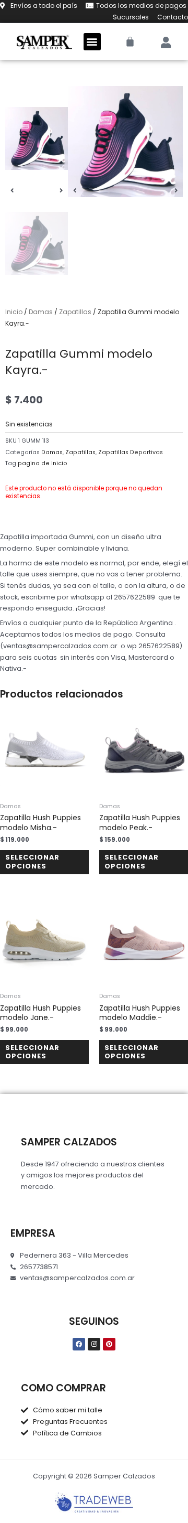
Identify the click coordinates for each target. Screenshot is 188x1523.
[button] (92, 41)
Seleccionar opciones (32, 862)
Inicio (13, 311)
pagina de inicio (42, 463)
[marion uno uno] (125, 141)
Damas (41, 311)
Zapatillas (75, 311)
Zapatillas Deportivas (130, 452)
